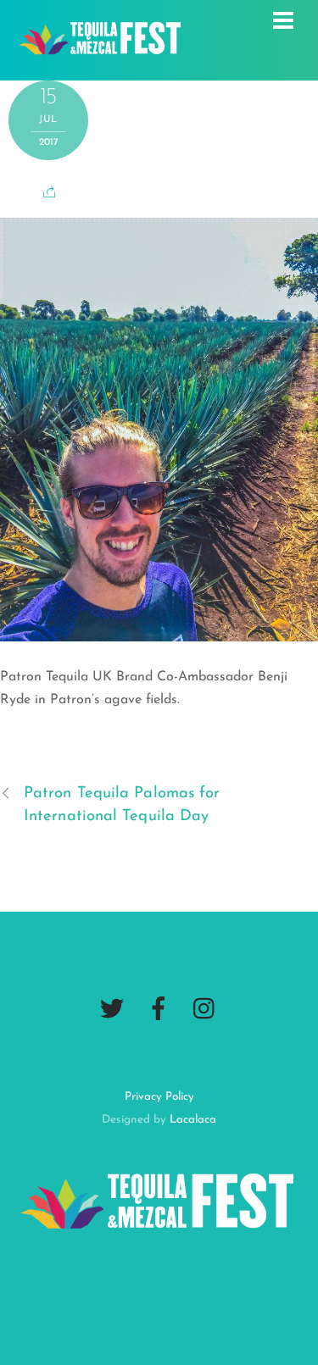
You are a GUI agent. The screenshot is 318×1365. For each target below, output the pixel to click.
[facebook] (158, 1009)
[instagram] (205, 1009)
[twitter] (112, 1009)
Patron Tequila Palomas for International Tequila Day (122, 804)
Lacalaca (193, 1119)
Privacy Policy (159, 1096)
